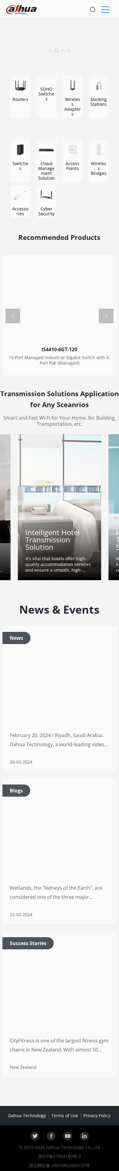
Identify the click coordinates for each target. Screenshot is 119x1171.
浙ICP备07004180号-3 (59, 1156)
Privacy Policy (96, 1115)
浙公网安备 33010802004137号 (59, 1165)
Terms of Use (64, 1115)
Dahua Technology (27, 1115)
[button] (50, 50)
